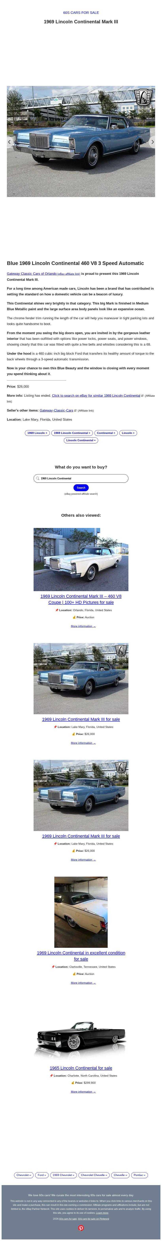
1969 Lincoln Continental (71, 432)
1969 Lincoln (36, 432)
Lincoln (127, 432)
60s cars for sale (81, 13)
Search (81, 487)
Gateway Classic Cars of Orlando (32, 274)
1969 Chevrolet (62, 1175)
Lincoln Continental (79, 440)
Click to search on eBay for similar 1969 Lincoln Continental (96, 396)
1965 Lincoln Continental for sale (81, 1068)
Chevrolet (23, 1175)
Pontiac (138, 1175)
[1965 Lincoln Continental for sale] (81, 1062)
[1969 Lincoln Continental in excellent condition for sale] (81, 946)
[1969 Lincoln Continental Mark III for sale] (81, 713)
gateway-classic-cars (56, 410)
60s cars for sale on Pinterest (93, 1218)
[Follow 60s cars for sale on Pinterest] (81, 1230)
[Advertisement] (81, 56)
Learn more (102, 1213)
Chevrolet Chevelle (93, 1175)
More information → (83, 626)
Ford (41, 1175)
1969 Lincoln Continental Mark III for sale (81, 719)
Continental (105, 432)
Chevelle (119, 1175)
